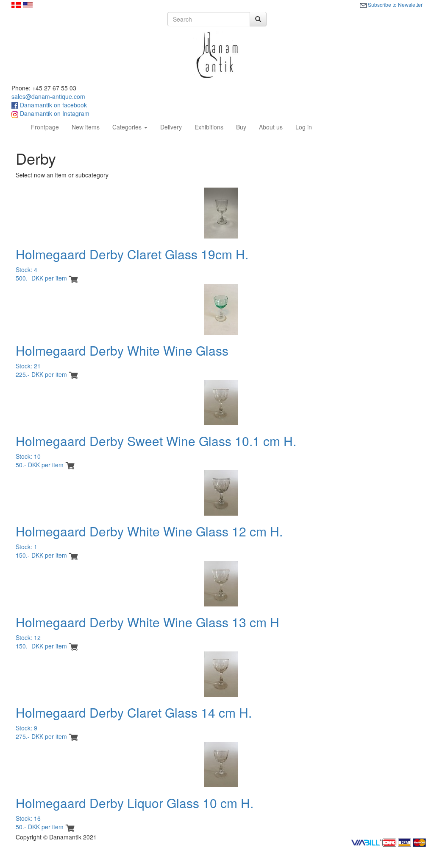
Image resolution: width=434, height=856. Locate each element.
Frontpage (48, 126)
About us (271, 127)
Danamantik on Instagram (53, 113)
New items (86, 127)
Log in (303, 127)
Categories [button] (127, 127)
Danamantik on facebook (52, 105)
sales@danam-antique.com (48, 96)
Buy (241, 127)
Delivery (171, 127)
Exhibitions (209, 127)
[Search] (258, 19)
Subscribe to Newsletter (395, 4)
